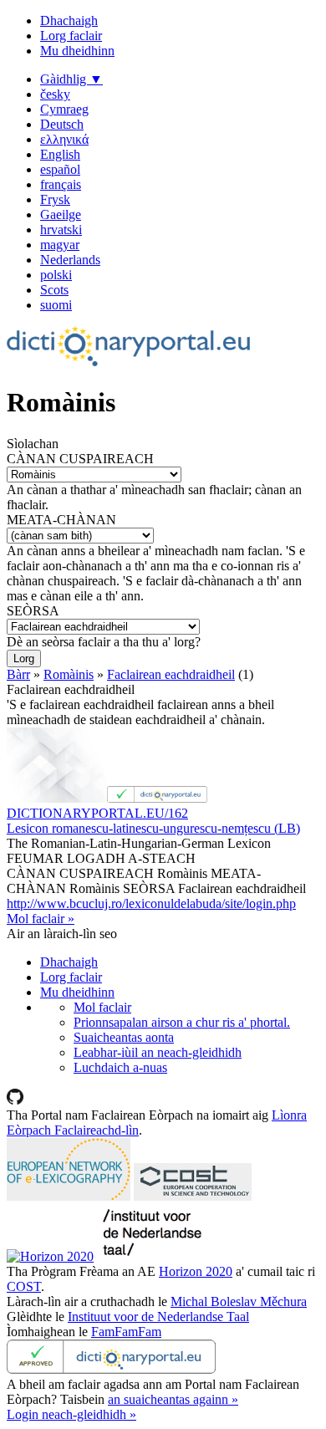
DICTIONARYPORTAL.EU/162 (97, 813)
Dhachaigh (69, 20)
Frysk (55, 199)
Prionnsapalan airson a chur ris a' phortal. (182, 1022)
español (60, 169)
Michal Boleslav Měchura (239, 1301)
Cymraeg (64, 109)
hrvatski (61, 229)
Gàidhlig (71, 79)
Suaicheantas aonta (124, 1037)
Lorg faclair (71, 35)
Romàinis (68, 674)
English (60, 154)
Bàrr (18, 674)
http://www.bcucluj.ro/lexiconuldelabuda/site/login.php (151, 903)
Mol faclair (102, 1007)
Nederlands (70, 260)
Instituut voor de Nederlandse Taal (158, 1316)
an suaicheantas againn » (173, 1399)
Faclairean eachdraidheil (171, 674)
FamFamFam (126, 1331)
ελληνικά (64, 139)
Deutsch (62, 124)
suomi (56, 305)
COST (24, 1286)
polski (56, 275)
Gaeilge (60, 214)
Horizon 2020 (195, 1271)
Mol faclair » (40, 918)
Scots (54, 290)
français (60, 184)
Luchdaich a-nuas (120, 1067)
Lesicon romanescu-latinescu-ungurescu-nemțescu (153, 828)
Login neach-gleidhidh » (71, 1414)
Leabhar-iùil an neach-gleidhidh (158, 1052)
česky (55, 94)
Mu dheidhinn (77, 50)
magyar (59, 244)
